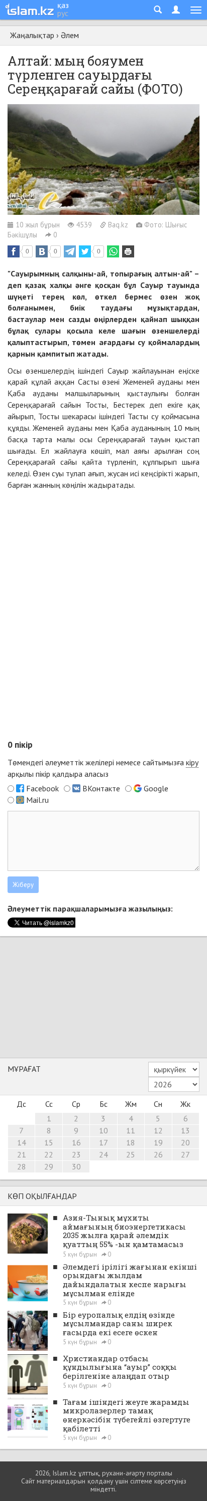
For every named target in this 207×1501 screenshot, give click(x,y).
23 (76, 1154)
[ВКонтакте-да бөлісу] (42, 251)
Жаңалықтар (32, 35)
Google (156, 788)
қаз (63, 5)
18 (130, 1142)
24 (103, 1154)
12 (158, 1130)
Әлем (70, 35)
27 (185, 1154)
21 (21, 1154)
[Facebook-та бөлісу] (14, 251)
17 (103, 1142)
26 (158, 1154)
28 (21, 1166)
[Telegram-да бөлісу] (70, 251)
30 (76, 1166)
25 (130, 1154)
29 (48, 1166)
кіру (192, 762)
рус (62, 13)
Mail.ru (37, 800)
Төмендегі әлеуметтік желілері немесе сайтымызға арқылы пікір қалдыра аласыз (103, 768)
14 (21, 1142)
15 (48, 1142)
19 (158, 1142)
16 (76, 1142)
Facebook (42, 788)
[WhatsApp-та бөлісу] (113, 251)
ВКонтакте (101, 788)
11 (130, 1130)
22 (48, 1154)
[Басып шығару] (128, 251)
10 (103, 1130)
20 (185, 1142)
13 (185, 1130)
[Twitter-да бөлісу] (85, 251)
